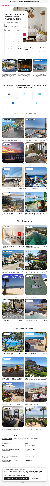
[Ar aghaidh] (27, 56)
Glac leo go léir (10, 478)
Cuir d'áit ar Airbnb (41, 5)
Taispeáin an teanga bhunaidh (33, 1)
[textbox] (9, 30)
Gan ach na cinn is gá (23, 478)
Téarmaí (28, 483)
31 (6, 51)
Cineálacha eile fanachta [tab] (7, 438)
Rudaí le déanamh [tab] (34, 438)
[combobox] (15, 26)
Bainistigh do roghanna (36, 478)
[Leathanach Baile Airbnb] (5, 5)
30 (20, 48)
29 (18, 48)
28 (15, 48)
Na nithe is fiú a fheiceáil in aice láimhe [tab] (21, 438)
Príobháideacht (22, 483)
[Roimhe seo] (22, 56)
